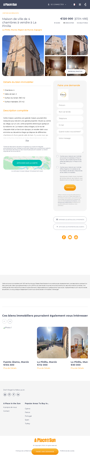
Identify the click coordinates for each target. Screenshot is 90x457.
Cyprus (27, 409)
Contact (6, 411)
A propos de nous (10, 407)
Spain (27, 420)
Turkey (27, 424)
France (27, 412)
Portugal (28, 416)
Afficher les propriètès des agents (71, 227)
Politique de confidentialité (64, 202)
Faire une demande (45, 452)
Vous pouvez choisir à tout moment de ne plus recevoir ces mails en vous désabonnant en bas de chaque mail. (71, 178)
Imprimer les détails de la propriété (71, 219)
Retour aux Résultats (11, 13)
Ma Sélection (82, 23)
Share (58, 23)
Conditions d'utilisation (71, 200)
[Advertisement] (70, 258)
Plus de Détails (9, 368)
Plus (27, 140)
